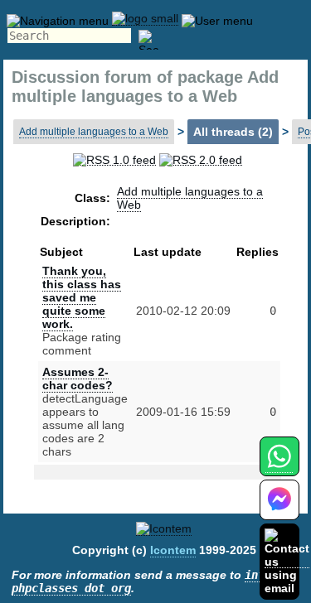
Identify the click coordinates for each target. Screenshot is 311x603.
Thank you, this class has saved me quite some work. (81, 297)
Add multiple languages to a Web (93, 131)
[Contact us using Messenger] (279, 510)
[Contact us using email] (287, 561)
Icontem (173, 550)
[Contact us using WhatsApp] (279, 466)
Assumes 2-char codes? (77, 378)
